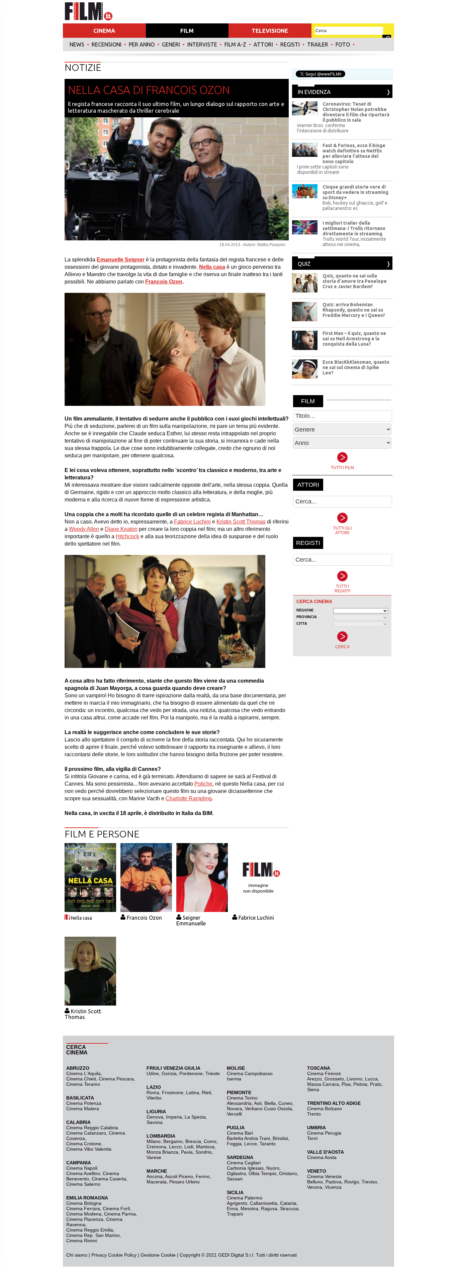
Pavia (187, 1152)
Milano (154, 1141)
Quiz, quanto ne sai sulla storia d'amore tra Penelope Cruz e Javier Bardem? (355, 281)
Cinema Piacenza (84, 1219)
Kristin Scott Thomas (241, 522)
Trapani (235, 1214)
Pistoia (360, 1084)
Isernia (234, 1078)
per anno (142, 44)
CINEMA (104, 30)
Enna (232, 1208)
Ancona (155, 1176)
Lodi (188, 1146)
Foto (343, 44)
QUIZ (304, 263)
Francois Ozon (163, 281)
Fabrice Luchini (192, 522)
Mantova (205, 1146)
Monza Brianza (162, 1152)
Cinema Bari (240, 1133)
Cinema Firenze (324, 1073)
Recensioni (106, 44)
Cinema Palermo (244, 1197)
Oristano (288, 1173)
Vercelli (234, 1114)
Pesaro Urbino (184, 1181)
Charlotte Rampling (189, 798)
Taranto (268, 1143)
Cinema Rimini (81, 1240)
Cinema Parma (120, 1214)
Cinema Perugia (324, 1133)
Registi (290, 44)
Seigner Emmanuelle (191, 920)
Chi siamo (76, 1255)
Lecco (175, 1146)
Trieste (212, 1073)
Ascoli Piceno (179, 1176)
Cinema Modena (83, 1214)
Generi (171, 44)
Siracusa (289, 1208)
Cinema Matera (82, 1108)
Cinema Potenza (83, 1103)
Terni (312, 1138)
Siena (313, 1089)
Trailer (317, 44)
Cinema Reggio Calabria (92, 1127)
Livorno (354, 1078)
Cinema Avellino (83, 1173)
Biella (270, 1103)
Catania (288, 1203)
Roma (153, 1092)
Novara (234, 1108)
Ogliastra (236, 1173)
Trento (314, 1114)
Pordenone (191, 1073)
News (77, 44)
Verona (314, 1187)
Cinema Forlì (116, 1208)
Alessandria (239, 1103)
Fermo (203, 1176)
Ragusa (269, 1208)
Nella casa (81, 918)
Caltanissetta (263, 1203)
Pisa (346, 1084)
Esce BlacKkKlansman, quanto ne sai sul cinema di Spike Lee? (356, 367)
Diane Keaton (121, 529)
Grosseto (334, 1078)
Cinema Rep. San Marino (93, 1235)
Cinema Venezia (324, 1176)
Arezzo (314, 1078)
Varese (154, 1157)
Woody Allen (84, 529)
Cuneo (285, 1103)
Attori (263, 44)
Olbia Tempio (262, 1173)
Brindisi (280, 1138)
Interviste (202, 44)
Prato (375, 1084)
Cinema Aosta (322, 1157)
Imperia (174, 1117)
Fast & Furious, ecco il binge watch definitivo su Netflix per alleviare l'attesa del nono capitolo (354, 153)
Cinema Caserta (109, 1178)
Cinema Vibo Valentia (88, 1149)
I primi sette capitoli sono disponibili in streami (323, 169)
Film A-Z (235, 44)
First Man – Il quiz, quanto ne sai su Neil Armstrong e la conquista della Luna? (354, 339)
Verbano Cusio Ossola (268, 1108)
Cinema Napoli (81, 1168)
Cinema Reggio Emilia (89, 1230)
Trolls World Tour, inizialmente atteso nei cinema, (354, 241)
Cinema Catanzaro (86, 1133)
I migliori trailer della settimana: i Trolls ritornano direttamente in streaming (354, 228)
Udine (153, 1073)
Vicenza (333, 1187)
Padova (334, 1181)
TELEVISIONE (270, 30)
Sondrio (203, 1152)
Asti (258, 1103)
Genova (155, 1117)
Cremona (156, 1146)
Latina (192, 1092)
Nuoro (272, 1168)
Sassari (235, 1178)
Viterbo (154, 1098)
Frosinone (172, 1092)
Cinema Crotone (83, 1143)
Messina (249, 1208)
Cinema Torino (242, 1098)
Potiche (203, 784)
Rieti (206, 1092)
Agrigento (237, 1203)
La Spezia (195, 1117)
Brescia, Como (200, 1141)
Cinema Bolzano (324, 1108)
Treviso (369, 1181)
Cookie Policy (121, 1255)
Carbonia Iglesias (245, 1168)
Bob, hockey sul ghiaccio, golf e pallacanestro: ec (355, 205)
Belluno (315, 1181)
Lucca (371, 1078)
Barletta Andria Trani (248, 1138)
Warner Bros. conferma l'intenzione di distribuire (323, 128)
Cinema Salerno (83, 1184)
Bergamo (173, 1141)
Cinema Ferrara (83, 1208)
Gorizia (169, 1073)
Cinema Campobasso (250, 1073)
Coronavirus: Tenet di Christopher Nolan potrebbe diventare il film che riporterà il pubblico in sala (356, 112)
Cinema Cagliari (244, 1162)
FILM (187, 30)
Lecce (250, 1143)
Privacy (99, 1255)
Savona (155, 1122)
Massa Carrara (323, 1084)
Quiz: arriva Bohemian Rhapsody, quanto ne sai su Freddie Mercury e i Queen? (354, 310)
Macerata (157, 1181)
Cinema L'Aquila (83, 1073)
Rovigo (351, 1181)
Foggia (234, 1143)
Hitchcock (127, 536)
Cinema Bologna (83, 1203)
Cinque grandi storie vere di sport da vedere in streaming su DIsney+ (355, 192)
